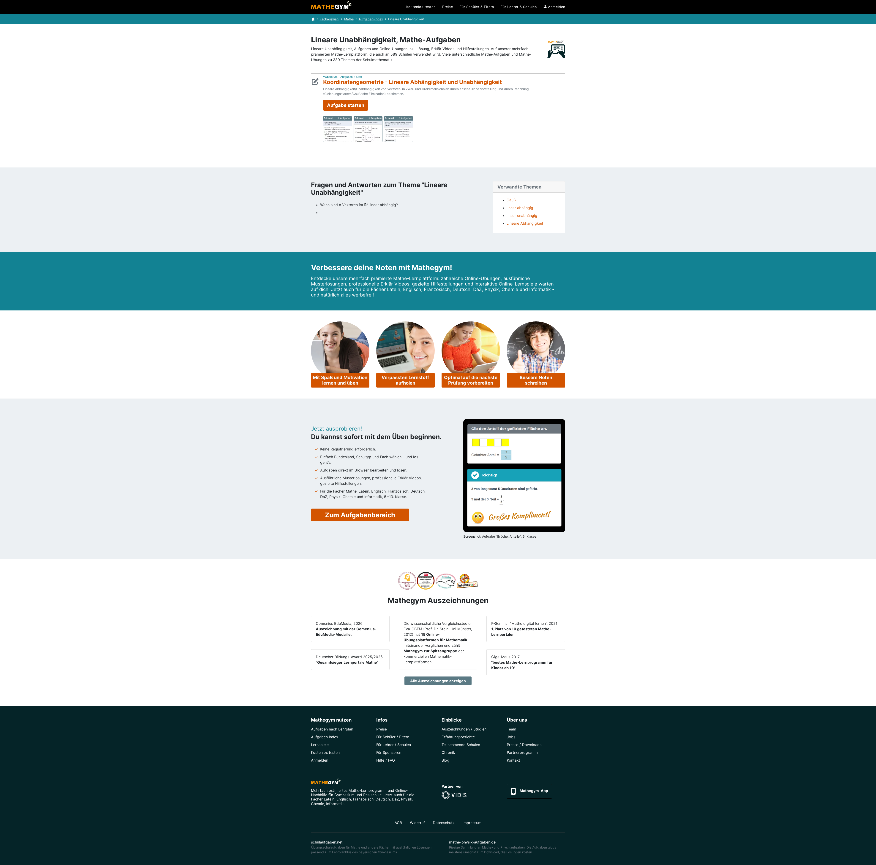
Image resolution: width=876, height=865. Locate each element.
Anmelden (319, 760)
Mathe (349, 19)
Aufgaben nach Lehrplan (332, 729)
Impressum (472, 822)
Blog (445, 760)
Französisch (363, 799)
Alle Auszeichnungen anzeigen (438, 681)
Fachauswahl (329, 19)
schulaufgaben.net (327, 842)
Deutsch (383, 799)
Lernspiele (320, 744)
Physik (406, 799)
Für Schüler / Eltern (392, 737)
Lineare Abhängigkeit (525, 223)
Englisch (343, 799)
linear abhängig (520, 207)
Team (511, 729)
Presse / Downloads (524, 744)
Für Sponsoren (388, 752)
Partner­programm (522, 752)
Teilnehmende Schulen (461, 744)
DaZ (395, 799)
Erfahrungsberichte (458, 737)
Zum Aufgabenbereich (360, 515)
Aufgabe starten (345, 105)
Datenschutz (444, 822)
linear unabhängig (522, 215)
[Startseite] (313, 19)
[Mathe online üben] (326, 782)
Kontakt (513, 760)
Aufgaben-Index (371, 19)
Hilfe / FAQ (385, 760)
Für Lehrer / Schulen (393, 744)
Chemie (317, 803)
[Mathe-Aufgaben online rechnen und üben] (331, 7)
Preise (381, 729)
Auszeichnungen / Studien (464, 729)
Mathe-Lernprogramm (368, 790)
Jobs (511, 737)
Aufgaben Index (324, 737)
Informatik (335, 803)
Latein (329, 799)
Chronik (448, 752)
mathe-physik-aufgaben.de (472, 842)
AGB (398, 822)
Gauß (511, 200)
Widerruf (417, 822)
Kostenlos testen (325, 752)
